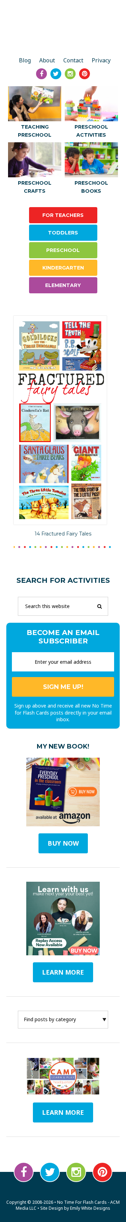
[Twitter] (55, 73)
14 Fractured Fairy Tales (63, 534)
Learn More (63, 1112)
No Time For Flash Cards (63, 29)
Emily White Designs (90, 1208)
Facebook (23, 1172)
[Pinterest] (84, 73)
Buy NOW (63, 843)
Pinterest (102, 1172)
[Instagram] (70, 73)
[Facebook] (41, 73)
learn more (63, 972)
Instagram (76, 1172)
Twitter (50, 1172)
